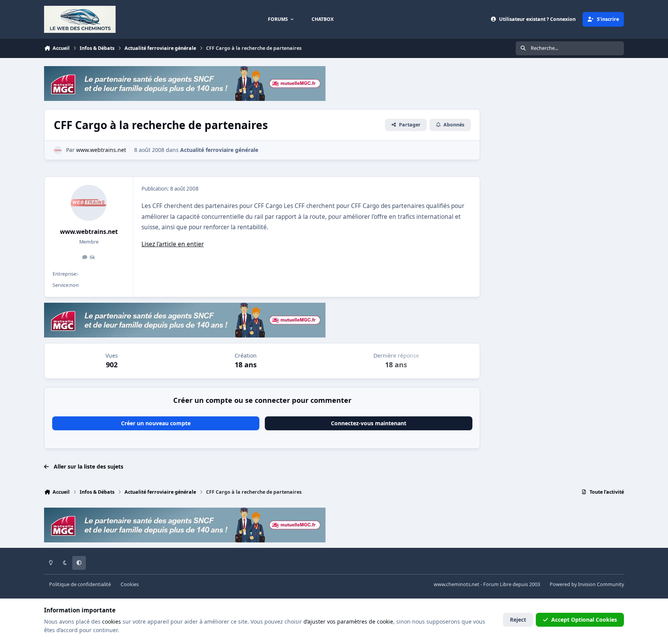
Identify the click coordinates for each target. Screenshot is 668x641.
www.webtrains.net (89, 232)
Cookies (130, 584)
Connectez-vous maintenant (368, 423)
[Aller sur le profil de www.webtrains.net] (58, 150)
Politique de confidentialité (80, 584)
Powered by (587, 584)
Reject (518, 619)
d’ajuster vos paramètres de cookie (348, 621)
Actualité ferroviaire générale (219, 149)
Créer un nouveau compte (156, 423)
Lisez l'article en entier (172, 244)
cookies (111, 621)
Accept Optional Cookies (584, 619)
